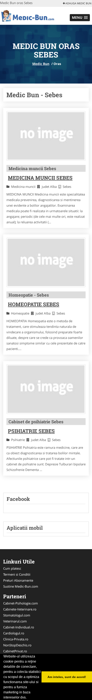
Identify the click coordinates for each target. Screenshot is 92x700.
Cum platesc (12, 568)
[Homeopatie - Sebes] (46, 262)
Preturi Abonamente (18, 580)
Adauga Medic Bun (78, 3)
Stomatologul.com (16, 615)
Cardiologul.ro (13, 633)
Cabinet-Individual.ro (18, 627)
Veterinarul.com (15, 621)
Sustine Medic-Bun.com (20, 586)
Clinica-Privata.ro (15, 639)
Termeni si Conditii (16, 574)
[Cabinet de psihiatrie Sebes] (46, 389)
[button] (80, 17)
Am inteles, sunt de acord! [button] (66, 677)
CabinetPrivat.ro (15, 651)
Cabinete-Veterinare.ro (19, 609)
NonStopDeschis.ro (17, 645)
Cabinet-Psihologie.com (20, 603)
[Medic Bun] (28, 15)
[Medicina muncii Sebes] (46, 136)
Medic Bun (40, 64)
